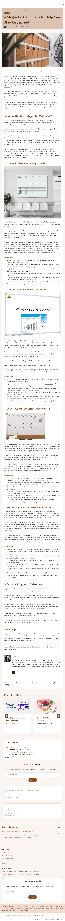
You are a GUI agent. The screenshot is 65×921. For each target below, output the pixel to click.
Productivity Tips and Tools (12, 813)
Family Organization (10, 809)
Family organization (7, 858)
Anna (9, 723)
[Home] (4, 10)
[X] (59, 830)
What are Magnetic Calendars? (15, 756)
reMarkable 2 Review (11, 794)
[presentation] (17, 706)
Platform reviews (7, 853)
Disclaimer (44, 919)
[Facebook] (59, 827)
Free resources (6, 861)
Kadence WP (39, 915)
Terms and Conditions (55, 919)
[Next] (58, 716)
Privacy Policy (35, 919)
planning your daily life (14, 109)
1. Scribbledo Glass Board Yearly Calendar (19, 749)
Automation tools (7, 855)
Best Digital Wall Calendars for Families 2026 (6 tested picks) (20, 874)
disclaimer (50, 71)
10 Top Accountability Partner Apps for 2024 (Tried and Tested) (16, 682)
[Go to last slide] (6, 716)
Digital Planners (9, 807)
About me (5, 863)
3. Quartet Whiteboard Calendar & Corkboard (21, 752)
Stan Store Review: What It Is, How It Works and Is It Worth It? (22, 790)
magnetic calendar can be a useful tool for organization (37, 123)
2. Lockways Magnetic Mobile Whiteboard (20, 751)
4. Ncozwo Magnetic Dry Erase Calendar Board (21, 754)
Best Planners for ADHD (12, 798)
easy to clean (49, 384)
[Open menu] (63, 4)
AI (5, 805)
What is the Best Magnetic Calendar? (16, 747)
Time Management (9, 815)
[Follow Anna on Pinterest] (13, 672)
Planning (7, 12)
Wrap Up (9, 757)
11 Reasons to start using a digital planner (48, 681)
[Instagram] (59, 833)
